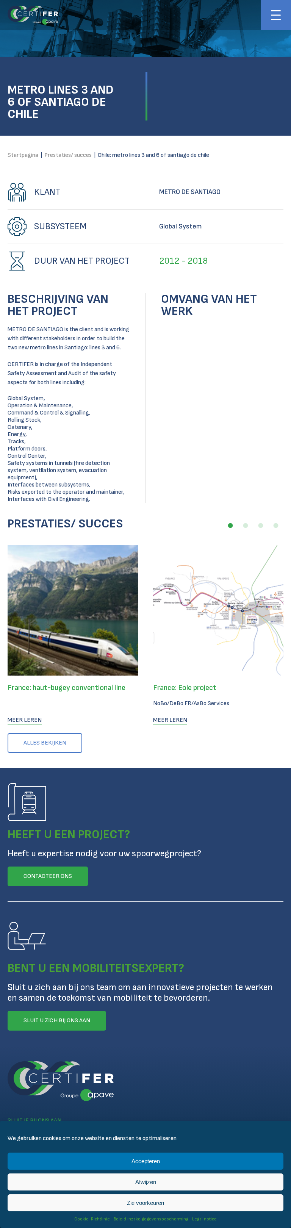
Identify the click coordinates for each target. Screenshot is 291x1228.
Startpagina (23, 155)
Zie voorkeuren (145, 1203)
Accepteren (145, 1161)
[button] (230, 525)
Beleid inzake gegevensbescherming (151, 1219)
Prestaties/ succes (68, 155)
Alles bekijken (44, 742)
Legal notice (204, 1219)
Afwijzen (145, 1182)
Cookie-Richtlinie (92, 1219)
